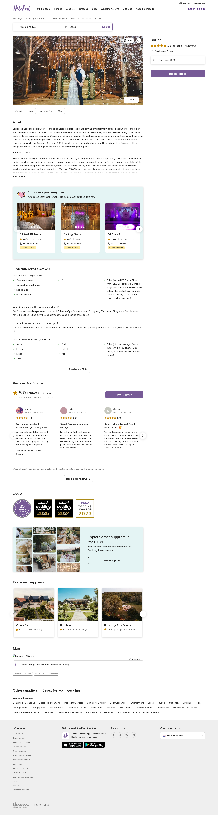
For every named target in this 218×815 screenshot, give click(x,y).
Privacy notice (19, 746)
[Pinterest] (126, 735)
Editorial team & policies (24, 777)
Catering (187, 703)
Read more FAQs (78, 369)
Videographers (38, 707)
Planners (111, 707)
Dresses (83, 8)
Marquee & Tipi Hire (77, 707)
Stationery (174, 703)
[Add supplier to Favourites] (138, 40)
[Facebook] (113, 735)
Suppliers (71, 8)
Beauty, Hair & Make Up (24, 703)
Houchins (65, 625)
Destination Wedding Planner (26, 712)
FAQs (31, 111)
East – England (60, 18)
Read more (19, 176)
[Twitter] (120, 735)
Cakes (151, 703)
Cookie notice (19, 751)
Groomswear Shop (143, 707)
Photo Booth (97, 707)
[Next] (139, 229)
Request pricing (177, 73)
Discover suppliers (112, 560)
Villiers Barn (23, 625)
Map (60, 111)
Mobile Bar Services (73, 703)
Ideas (94, 8)
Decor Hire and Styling (49, 703)
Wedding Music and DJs (37, 18)
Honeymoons (162, 707)
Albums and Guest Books (185, 707)
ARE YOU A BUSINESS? (193, 3)
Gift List (127, 8)
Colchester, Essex (164, 51)
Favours (161, 703)
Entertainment (137, 703)
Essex (74, 18)
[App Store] (72, 747)
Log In (191, 8)
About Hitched (19, 772)
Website (144, 8)
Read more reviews (76, 478)
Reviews (46, 111)
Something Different (96, 703)
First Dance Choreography (69, 712)
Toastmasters (92, 712)
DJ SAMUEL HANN (30, 234)
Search (106, 27)
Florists (198, 703)
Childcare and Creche (127, 712)
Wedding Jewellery (150, 712)
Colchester (86, 18)
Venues (58, 8)
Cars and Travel (56, 707)
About (18, 111)
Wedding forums (110, 8)
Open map (134, 659)
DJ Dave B (114, 234)
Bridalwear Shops (118, 703)
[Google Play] (94, 747)
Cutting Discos (73, 234)
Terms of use (19, 738)
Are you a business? (22, 768)
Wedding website (21, 790)
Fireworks (48, 712)
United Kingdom (175, 735)
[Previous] (17, 229)
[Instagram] (133, 735)
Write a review (124, 394)
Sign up (201, 8)
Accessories (124, 707)
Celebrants (107, 712)
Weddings (18, 18)
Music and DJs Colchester (46, 674)
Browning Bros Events (117, 625)
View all (131, 100)
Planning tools (42, 8)
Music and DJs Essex (23, 674)
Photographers (20, 707)
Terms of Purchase (21, 742)
